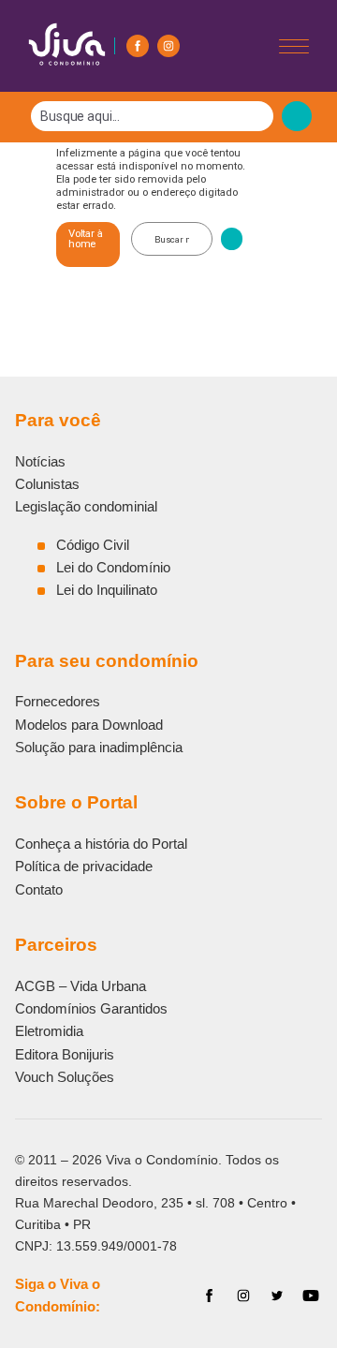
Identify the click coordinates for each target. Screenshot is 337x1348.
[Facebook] (137, 46)
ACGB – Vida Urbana (80, 986)
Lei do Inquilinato (106, 590)
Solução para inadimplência (99, 747)
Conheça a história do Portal (101, 844)
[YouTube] (311, 1295)
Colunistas (47, 484)
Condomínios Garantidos (91, 1008)
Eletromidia (49, 1031)
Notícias (40, 461)
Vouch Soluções (64, 1077)
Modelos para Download (89, 725)
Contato (39, 889)
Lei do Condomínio (113, 567)
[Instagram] (168, 46)
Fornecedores (57, 701)
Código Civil (92, 545)
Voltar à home (85, 238)
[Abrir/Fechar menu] (294, 46)
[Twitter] (277, 1295)
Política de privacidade (84, 866)
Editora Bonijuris (64, 1054)
